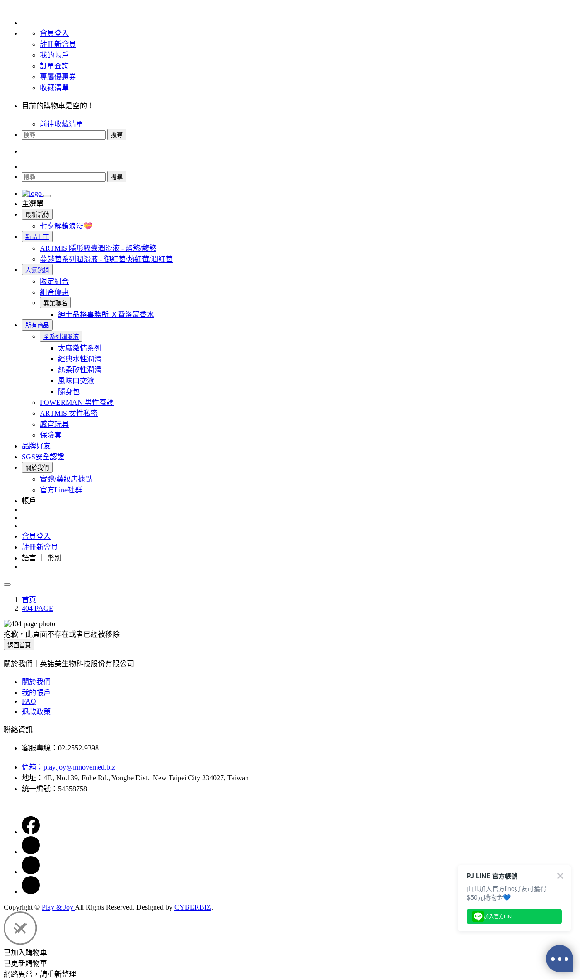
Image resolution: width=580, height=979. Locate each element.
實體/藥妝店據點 (66, 479)
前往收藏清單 (61, 124)
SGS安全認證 (43, 457)
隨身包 (69, 391)
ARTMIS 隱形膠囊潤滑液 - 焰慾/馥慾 (98, 248)
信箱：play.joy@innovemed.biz (68, 767)
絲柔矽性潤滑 (80, 370)
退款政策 (36, 712)
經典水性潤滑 (80, 359)
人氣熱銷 (37, 270)
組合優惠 (54, 292)
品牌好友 (36, 446)
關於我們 (36, 682)
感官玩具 (54, 424)
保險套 (51, 435)
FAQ (29, 701)
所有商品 (37, 325)
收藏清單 (54, 88)
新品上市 (37, 237)
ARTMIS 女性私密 (69, 413)
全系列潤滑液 (61, 336)
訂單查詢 (54, 66)
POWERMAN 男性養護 (77, 402)
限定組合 (54, 281)
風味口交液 (76, 381)
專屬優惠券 (58, 77)
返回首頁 (19, 645)
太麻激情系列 (80, 348)
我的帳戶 (54, 55)
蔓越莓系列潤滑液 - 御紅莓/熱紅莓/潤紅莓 (106, 259)
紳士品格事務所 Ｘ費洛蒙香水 (106, 314)
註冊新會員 (58, 44)
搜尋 (117, 135)
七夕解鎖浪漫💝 (66, 226)
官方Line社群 (61, 490)
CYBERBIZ (192, 907)
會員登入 (54, 33)
